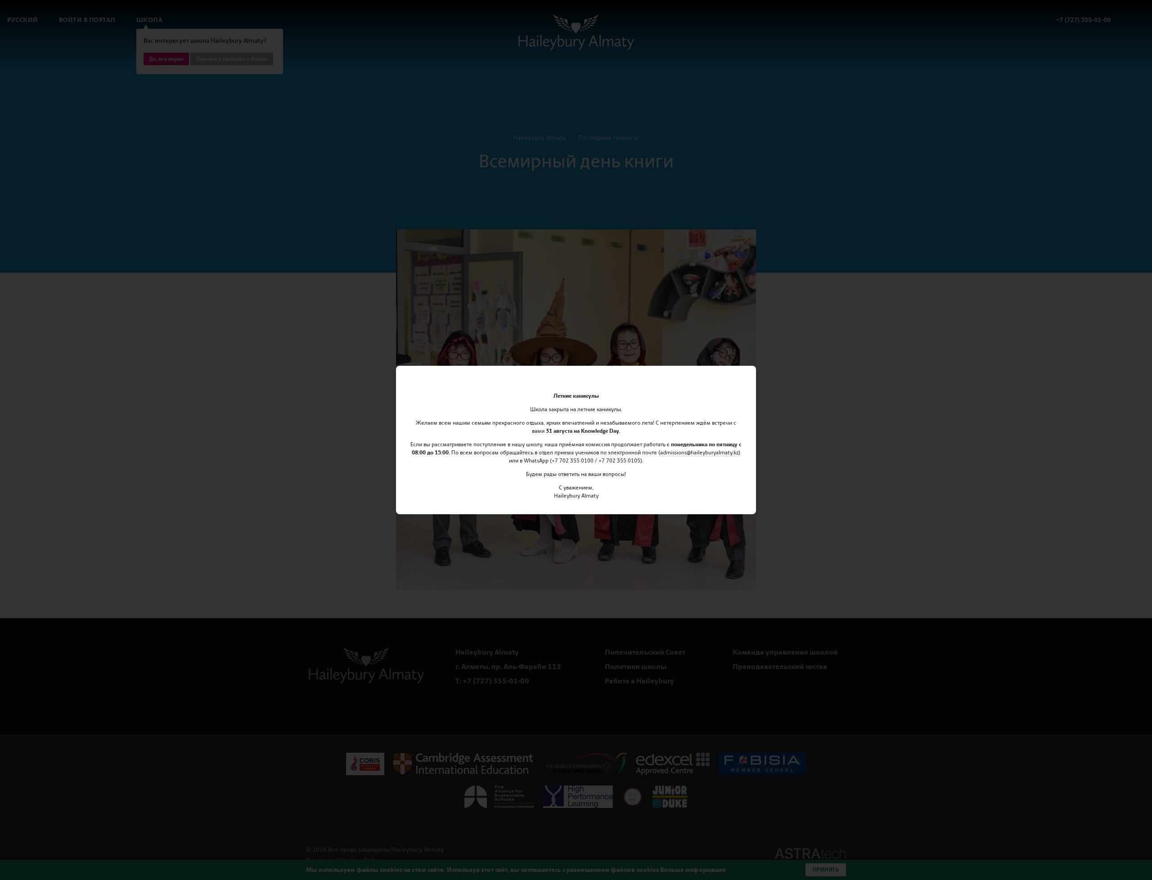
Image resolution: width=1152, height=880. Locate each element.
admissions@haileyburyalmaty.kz (699, 452)
